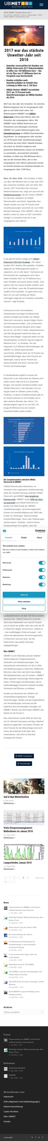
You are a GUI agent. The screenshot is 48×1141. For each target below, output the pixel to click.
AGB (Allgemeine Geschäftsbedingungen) (22, 1102)
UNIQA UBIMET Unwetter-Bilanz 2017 (17, 12)
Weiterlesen (9, 803)
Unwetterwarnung (12, 133)
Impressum (8, 1097)
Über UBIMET (10, 1116)
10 (5, 881)
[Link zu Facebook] (35, 1137)
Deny (24, 608)
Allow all (24, 595)
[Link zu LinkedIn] (39, 1137)
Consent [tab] (8, 538)
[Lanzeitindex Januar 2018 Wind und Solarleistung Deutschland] (24, 852)
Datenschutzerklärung (13, 1106)
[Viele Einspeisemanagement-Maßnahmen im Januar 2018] (24, 817)
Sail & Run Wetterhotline (16, 796)
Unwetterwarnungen (12, 195)
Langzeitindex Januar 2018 (18, 862)
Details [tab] (24, 538)
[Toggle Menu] (41, 5)
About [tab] (39, 538)
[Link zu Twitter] (32, 1137)
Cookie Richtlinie (11, 1112)
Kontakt (7, 1121)
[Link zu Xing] (42, 1137)
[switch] (42, 570)
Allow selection (24, 602)
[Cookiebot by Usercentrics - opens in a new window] (35, 531)
